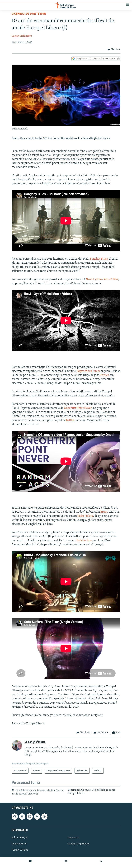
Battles (70, 420)
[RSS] (37, 816)
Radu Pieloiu (85, 516)
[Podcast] (66, 861)
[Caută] (101, 861)
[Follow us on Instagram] (30, 816)
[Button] (114, 49)
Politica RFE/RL (20, 837)
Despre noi (73, 837)
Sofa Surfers (83, 540)
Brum (103, 511)
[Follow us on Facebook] (15, 816)
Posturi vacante (20, 850)
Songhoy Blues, (99, 258)
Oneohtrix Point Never (78, 408)
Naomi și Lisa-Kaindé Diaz (102, 279)
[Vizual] (30, 861)
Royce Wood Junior (89, 371)
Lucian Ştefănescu (22, 36)
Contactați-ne (19, 844)
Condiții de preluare (78, 844)
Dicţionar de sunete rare (29, 14)
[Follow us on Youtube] (22, 816)
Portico (104, 375)
